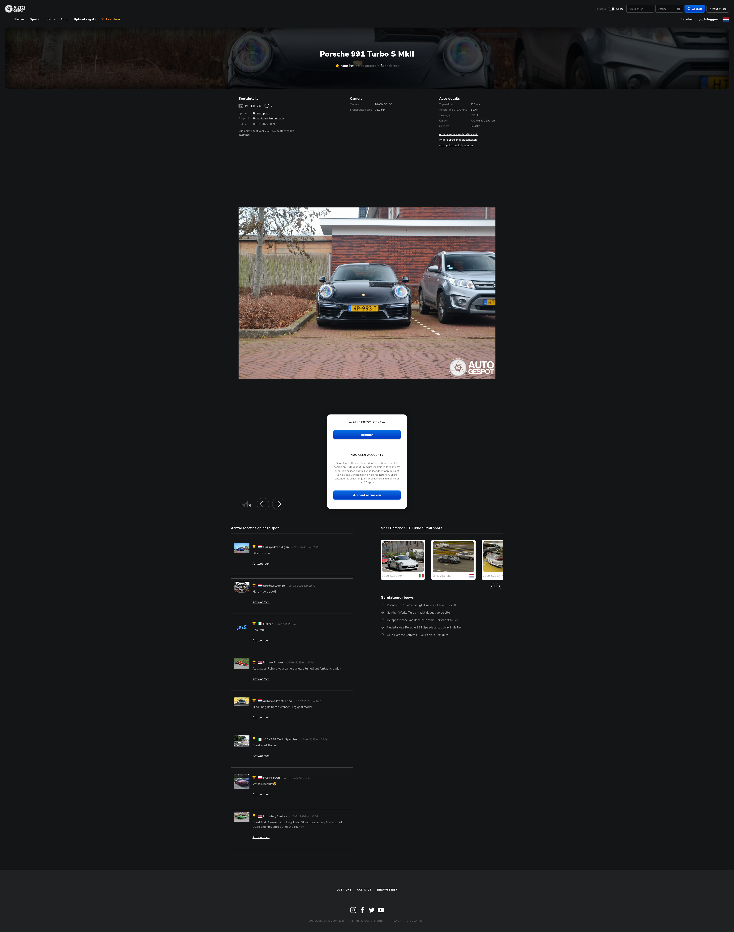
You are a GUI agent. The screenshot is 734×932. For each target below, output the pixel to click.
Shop (65, 19)
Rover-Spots (261, 113)
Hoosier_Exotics (275, 816)
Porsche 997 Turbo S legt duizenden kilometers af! (421, 605)
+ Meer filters (718, 9)
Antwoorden (261, 564)
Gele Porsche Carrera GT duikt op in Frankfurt (417, 635)
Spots (619, 8)
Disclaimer (416, 921)
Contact (364, 890)
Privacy (395, 921)
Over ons (344, 890)
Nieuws (601, 8)
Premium (112, 19)
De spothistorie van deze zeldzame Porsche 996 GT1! (423, 620)
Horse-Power (273, 663)
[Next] (499, 586)
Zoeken (697, 9)
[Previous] (491, 586)
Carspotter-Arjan (276, 547)
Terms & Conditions (366, 921)
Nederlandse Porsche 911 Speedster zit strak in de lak (424, 627)
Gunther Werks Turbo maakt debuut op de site (418, 613)
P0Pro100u (271, 778)
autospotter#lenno (277, 701)
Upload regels (85, 19)
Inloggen (711, 19)
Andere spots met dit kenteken (458, 140)
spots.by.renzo (274, 586)
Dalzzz (268, 624)
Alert (690, 19)
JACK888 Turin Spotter (280, 739)
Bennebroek (260, 118)
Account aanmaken (367, 495)
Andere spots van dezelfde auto (458, 134)
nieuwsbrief (387, 890)
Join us (50, 19)
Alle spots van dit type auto (456, 145)
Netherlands (276, 118)
